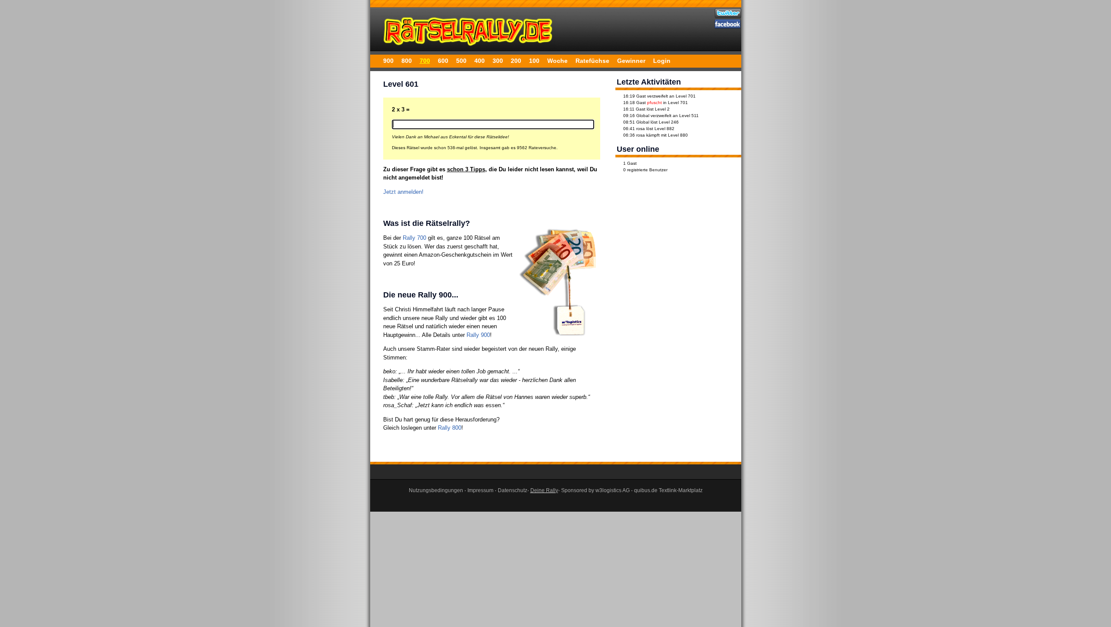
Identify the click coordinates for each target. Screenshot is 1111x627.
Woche (557, 60)
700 (425, 60)
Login (662, 60)
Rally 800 (449, 428)
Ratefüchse (592, 60)
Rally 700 (414, 238)
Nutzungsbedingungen (436, 490)
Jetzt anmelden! (403, 192)
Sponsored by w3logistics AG (595, 490)
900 (388, 60)
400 (479, 60)
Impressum (480, 490)
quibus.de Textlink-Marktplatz (668, 490)
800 (406, 60)
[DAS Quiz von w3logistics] (468, 47)
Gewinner (631, 60)
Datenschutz (512, 490)
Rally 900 (478, 335)
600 (443, 60)
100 (534, 60)
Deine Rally (544, 490)
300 (498, 60)
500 (461, 60)
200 (516, 60)
